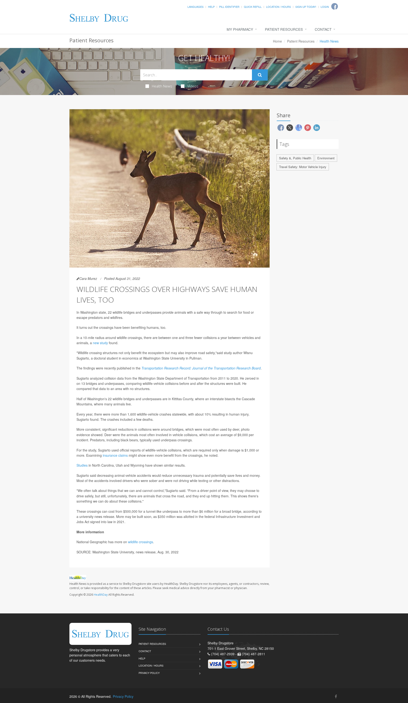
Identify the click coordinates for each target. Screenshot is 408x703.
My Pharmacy (240, 29)
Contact (323, 29)
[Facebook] (336, 696)
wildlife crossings (140, 541)
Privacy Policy (149, 673)
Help (211, 7)
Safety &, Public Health (295, 158)
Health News (162, 86)
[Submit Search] (260, 75)
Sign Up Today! (305, 7)
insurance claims (115, 455)
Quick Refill (253, 7)
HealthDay (101, 595)
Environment (326, 158)
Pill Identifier (229, 7)
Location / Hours (278, 7)
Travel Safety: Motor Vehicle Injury (302, 167)
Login (325, 7)
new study (100, 342)
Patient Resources (284, 29)
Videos (192, 86)
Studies (82, 465)
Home (277, 41)
